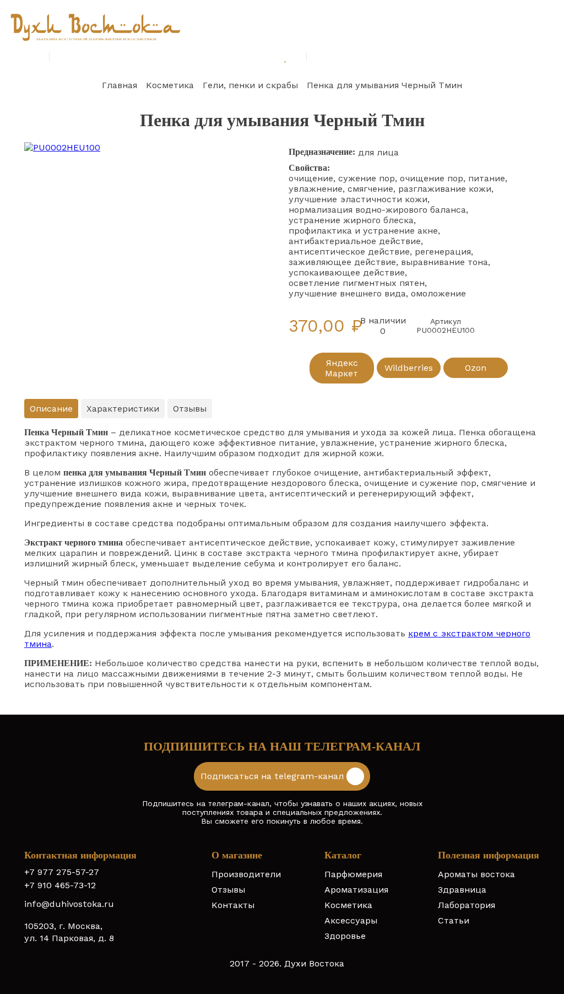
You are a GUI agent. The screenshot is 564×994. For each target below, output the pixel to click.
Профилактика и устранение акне (363, 230)
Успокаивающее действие (347, 272)
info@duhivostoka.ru (69, 904)
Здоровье (345, 936)
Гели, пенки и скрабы (250, 85)
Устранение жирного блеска (351, 220)
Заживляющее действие (342, 262)
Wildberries (408, 368)
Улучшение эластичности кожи (358, 199)
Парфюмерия (353, 874)
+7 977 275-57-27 (61, 872)
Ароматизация (356, 889)
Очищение (311, 178)
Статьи (453, 920)
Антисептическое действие (349, 251)
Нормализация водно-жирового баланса (377, 209)
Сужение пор (366, 178)
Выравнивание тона (444, 262)
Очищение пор (431, 178)
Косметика (170, 85)
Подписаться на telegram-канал (273, 776)
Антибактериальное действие (355, 241)
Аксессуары (350, 920)
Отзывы (228, 889)
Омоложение (438, 293)
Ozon (475, 368)
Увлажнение (316, 188)
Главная (119, 85)
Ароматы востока (476, 874)
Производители (246, 874)
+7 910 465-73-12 (60, 885)
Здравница (462, 889)
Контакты (233, 905)
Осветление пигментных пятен (357, 283)
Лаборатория (466, 905)
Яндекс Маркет (341, 368)
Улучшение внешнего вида (347, 293)
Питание (486, 178)
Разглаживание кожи (444, 188)
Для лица (378, 152)
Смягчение (370, 188)
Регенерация (443, 251)
